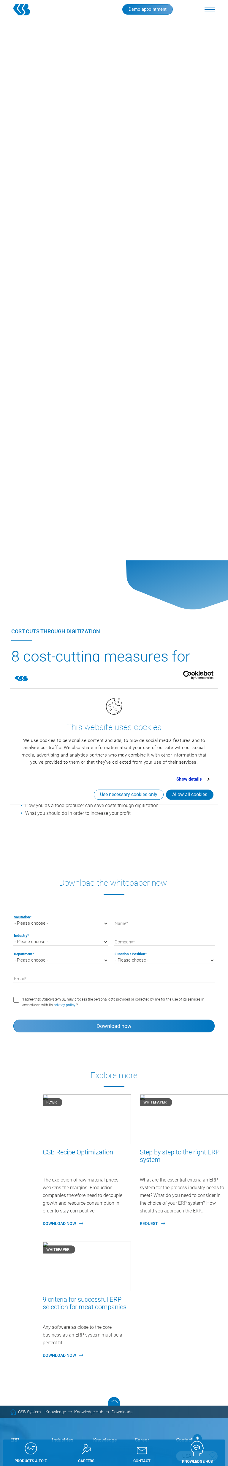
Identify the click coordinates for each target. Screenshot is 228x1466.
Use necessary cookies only (128, 794)
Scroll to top (114, 1401)
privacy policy (64, 1005)
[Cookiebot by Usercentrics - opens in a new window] (187, 675)
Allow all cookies (189, 794)
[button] (210, 9)
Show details (189, 779)
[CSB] (31, 9)
